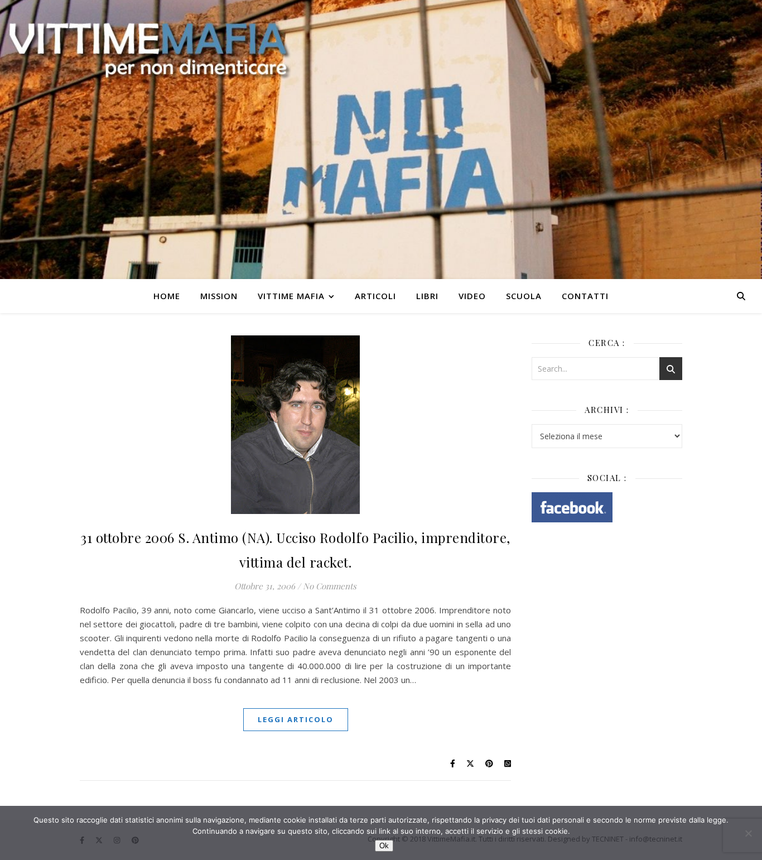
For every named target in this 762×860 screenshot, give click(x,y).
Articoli (375, 295)
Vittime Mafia (291, 295)
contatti (585, 295)
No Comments (329, 586)
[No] (748, 833)
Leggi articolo (296, 719)
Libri (427, 295)
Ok (384, 846)
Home (166, 295)
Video (472, 295)
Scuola (524, 295)
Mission (219, 295)
